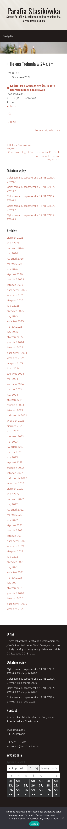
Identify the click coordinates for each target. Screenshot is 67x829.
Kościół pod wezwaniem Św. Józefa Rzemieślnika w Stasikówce (32, 87)
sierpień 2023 (15, 426)
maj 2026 (12, 253)
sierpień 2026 (15, 237)
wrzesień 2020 (15, 609)
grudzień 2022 (15, 467)
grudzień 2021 (15, 530)
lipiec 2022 (13, 494)
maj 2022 (12, 504)
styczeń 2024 (15, 399)
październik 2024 (17, 352)
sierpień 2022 (15, 488)
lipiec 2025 (13, 305)
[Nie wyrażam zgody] (62, 818)
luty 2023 (12, 457)
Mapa (11, 106)
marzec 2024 (14, 389)
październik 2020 (17, 603)
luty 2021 (12, 582)
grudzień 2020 (15, 593)
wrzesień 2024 (15, 358)
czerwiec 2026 (15, 248)
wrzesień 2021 (15, 546)
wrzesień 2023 (15, 420)
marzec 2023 (14, 452)
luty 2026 (12, 269)
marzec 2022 (14, 514)
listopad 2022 (15, 473)
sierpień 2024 (15, 363)
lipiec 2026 (13, 243)
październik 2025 (17, 290)
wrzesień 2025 (15, 295)
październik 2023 (17, 415)
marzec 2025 (14, 326)
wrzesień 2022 (15, 483)
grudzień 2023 (15, 405)
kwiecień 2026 (15, 258)
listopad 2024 (15, 347)
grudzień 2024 (15, 342)
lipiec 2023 (13, 431)
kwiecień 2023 (15, 446)
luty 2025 (12, 331)
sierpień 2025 (15, 300)
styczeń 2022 (15, 525)
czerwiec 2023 (15, 436)
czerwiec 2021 (15, 562)
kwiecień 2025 (15, 321)
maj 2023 (12, 441)
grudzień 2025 (15, 279)
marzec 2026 (14, 263)
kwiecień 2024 (15, 384)
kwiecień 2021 (15, 572)
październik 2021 (17, 541)
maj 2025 (12, 316)
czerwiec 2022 (15, 499)
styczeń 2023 (15, 462)
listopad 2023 (15, 410)
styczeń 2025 (15, 337)
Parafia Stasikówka (33, 11)
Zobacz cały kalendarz (47, 130)
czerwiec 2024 (15, 373)
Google (12, 121)
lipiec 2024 (13, 368)
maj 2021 (12, 567)
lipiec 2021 (13, 556)
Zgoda (34, 823)
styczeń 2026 (15, 274)
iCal (10, 113)
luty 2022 (12, 520)
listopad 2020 (15, 598)
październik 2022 (17, 478)
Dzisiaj (34, 768)
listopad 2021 (15, 535)
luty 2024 (12, 394)
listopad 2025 (15, 284)
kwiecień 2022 (15, 509)
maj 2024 (12, 378)
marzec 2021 (14, 577)
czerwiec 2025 (15, 311)
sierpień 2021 (15, 551)
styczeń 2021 (15, 588)
